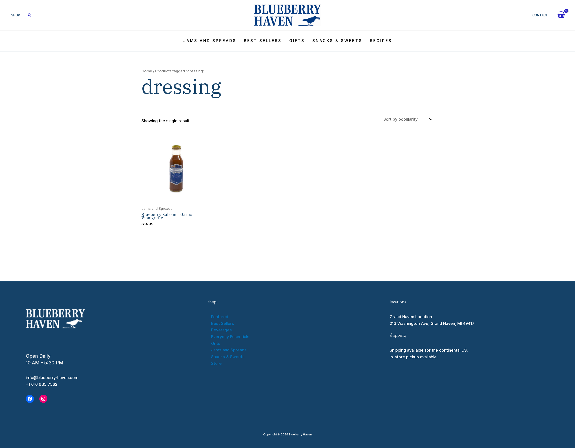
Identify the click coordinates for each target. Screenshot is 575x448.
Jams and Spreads (209, 40)
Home (147, 71)
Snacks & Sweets (337, 40)
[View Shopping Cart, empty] (561, 15)
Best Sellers (263, 40)
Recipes (381, 40)
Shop (15, 15)
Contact (540, 15)
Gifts (297, 40)
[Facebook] (30, 399)
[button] (29, 15)
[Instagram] (43, 399)
